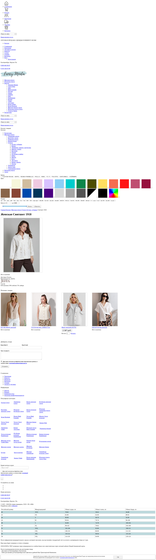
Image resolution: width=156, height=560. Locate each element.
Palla (9, 96)
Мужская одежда (9, 81)
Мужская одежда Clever (15, 109)
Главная (3, 210)
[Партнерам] (6, 17)
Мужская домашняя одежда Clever (44, 410)
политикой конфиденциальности (18, 363)
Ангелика (11, 103)
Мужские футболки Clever (19, 410)
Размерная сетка (9, 394)
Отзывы (6, 54)
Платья (14, 152)
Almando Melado (13, 85)
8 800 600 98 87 (5, 65)
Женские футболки (29, 447)
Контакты (7, 31)
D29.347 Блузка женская (99, 327)
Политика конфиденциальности (14, 395)
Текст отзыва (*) (5, 350)
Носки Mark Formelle (17, 417)
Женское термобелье (29, 452)
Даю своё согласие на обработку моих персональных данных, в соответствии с (14, 473)
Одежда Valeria (12, 111)
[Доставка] (6, 23)
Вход (5, 57)
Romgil (10, 99)
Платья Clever (5, 402)
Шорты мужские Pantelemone (31, 435)
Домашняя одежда (13, 136)
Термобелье (11, 165)
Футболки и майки (17, 154)
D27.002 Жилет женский (8, 327)
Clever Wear (11, 86)
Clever (6, 172)
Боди (13, 159)
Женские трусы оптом (17, 441)
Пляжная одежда (13, 139)
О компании (8, 6)
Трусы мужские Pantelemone (6, 435)
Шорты (14, 157)
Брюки (14, 146)
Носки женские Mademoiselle (31, 458)
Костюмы (14, 151)
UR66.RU (15, 506)
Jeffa (9, 88)
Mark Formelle (12, 90)
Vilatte (10, 101)
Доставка (7, 24)
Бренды (6, 83)
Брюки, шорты (16, 162)
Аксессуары (11, 167)
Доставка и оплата (10, 49)
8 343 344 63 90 (5, 68)
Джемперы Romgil (45, 428)
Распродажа (8, 112)
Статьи (6, 53)
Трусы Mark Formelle (30, 417)
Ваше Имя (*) (4, 345)
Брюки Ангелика (17, 428)
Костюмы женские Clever (5, 410)
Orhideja (10, 94)
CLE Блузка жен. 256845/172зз (40, 327)
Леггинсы (15, 160)
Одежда (10, 143)
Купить (73, 333)
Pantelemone (11, 98)
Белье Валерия (12, 106)
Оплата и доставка (10, 384)
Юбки (13, 156)
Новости (7, 51)
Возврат (6, 392)
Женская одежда (9, 80)
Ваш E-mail (25, 345)
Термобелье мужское (4, 458)
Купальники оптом (45, 441)
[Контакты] (6, 29)
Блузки (3, 452)
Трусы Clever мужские (18, 422)
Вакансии (7, 379)
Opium (10, 93)
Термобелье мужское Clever (44, 452)
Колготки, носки (13, 138)
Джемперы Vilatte (4, 428)
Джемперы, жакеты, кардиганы (21, 147)
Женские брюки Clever (15, 107)
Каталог (6, 12)
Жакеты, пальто (16, 149)
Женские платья (6, 447)
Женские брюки (44, 447)
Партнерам (7, 18)
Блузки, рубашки (17, 144)
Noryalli (10, 91)
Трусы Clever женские (5, 422)
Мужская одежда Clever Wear (44, 458)
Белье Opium (12, 104)
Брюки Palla (43, 423)
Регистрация (12, 59)
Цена (2, 203)
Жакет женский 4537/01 (69, 327)
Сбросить (37, 206)
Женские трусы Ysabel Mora (5, 441)
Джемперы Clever (17, 402)
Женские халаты (19, 447)
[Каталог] (6, 11)
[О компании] (6, 5)
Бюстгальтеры (18, 452)
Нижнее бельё (12, 141)
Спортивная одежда (14, 168)
